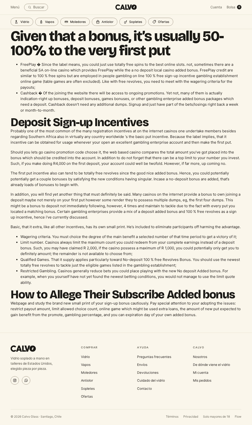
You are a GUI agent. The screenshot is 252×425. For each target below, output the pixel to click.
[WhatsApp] (26, 380)
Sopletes (135, 22)
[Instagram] (15, 380)
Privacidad (190, 416)
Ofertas (163, 22)
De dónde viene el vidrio (211, 365)
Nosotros (200, 357)
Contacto (144, 389)
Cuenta (216, 7)
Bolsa (233, 7)
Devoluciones (147, 372)
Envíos (142, 365)
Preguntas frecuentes (154, 357)
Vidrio (24, 22)
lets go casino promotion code (57, 152)
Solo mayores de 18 (216, 416)
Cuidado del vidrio (151, 380)
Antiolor (107, 22)
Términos (172, 416)
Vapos (49, 22)
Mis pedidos (202, 380)
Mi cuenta (200, 372)
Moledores (78, 22)
